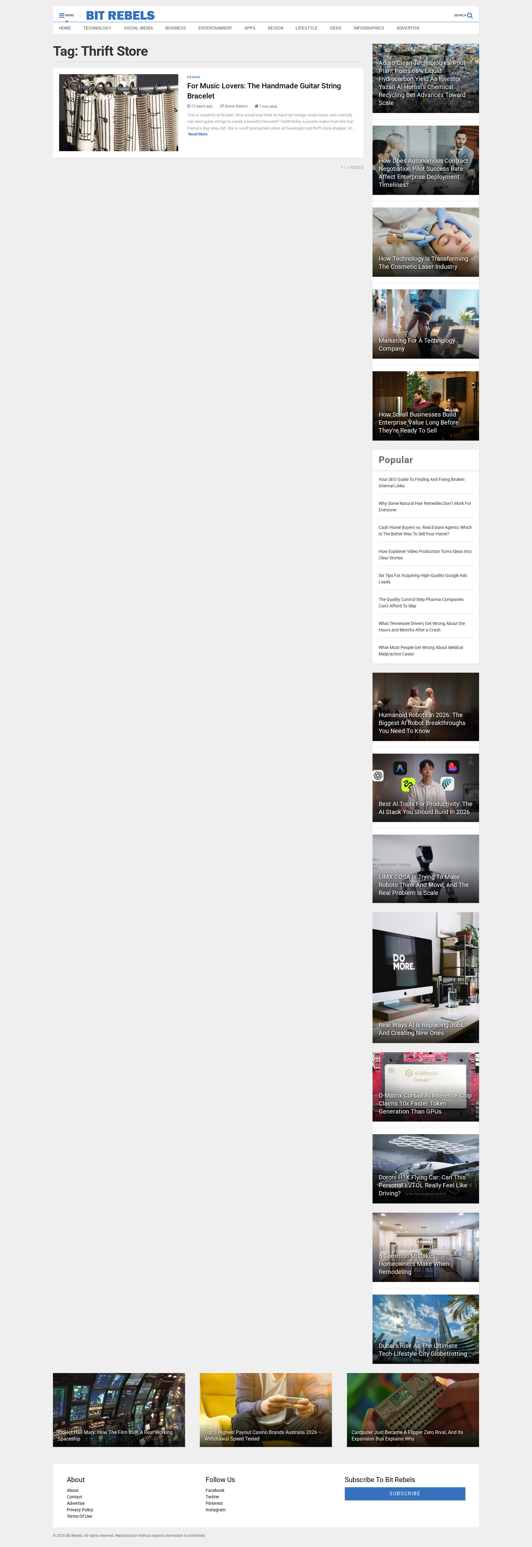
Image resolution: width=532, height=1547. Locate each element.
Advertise (76, 1503)
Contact (74, 1496)
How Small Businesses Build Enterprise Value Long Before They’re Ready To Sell (419, 422)
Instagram (216, 1509)
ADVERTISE (408, 28)
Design (193, 77)
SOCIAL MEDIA (138, 28)
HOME (65, 28)
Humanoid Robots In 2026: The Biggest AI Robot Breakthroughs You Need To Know (422, 723)
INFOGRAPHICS (369, 28)
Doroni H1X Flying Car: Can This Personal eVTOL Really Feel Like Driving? (423, 1185)
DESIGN (275, 28)
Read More (198, 134)
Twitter (212, 1496)
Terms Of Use (79, 1516)
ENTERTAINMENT (215, 28)
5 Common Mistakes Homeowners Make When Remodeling (414, 1263)
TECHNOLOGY (97, 28)
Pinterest (214, 1503)
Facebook (215, 1490)
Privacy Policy (80, 1509)
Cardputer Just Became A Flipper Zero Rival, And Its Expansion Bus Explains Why (407, 1435)
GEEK (335, 28)
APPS (250, 28)
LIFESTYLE (307, 28)
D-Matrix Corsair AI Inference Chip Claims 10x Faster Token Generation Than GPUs (425, 1103)
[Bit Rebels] (117, 17)
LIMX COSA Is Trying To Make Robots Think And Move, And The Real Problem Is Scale (424, 884)
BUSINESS (175, 28)
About (73, 1490)
